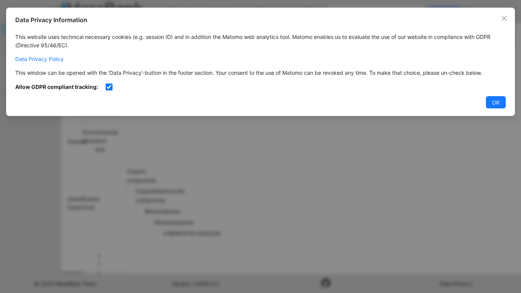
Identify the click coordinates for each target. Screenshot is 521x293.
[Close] (504, 18)
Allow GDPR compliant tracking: (56, 87)
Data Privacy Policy (39, 59)
